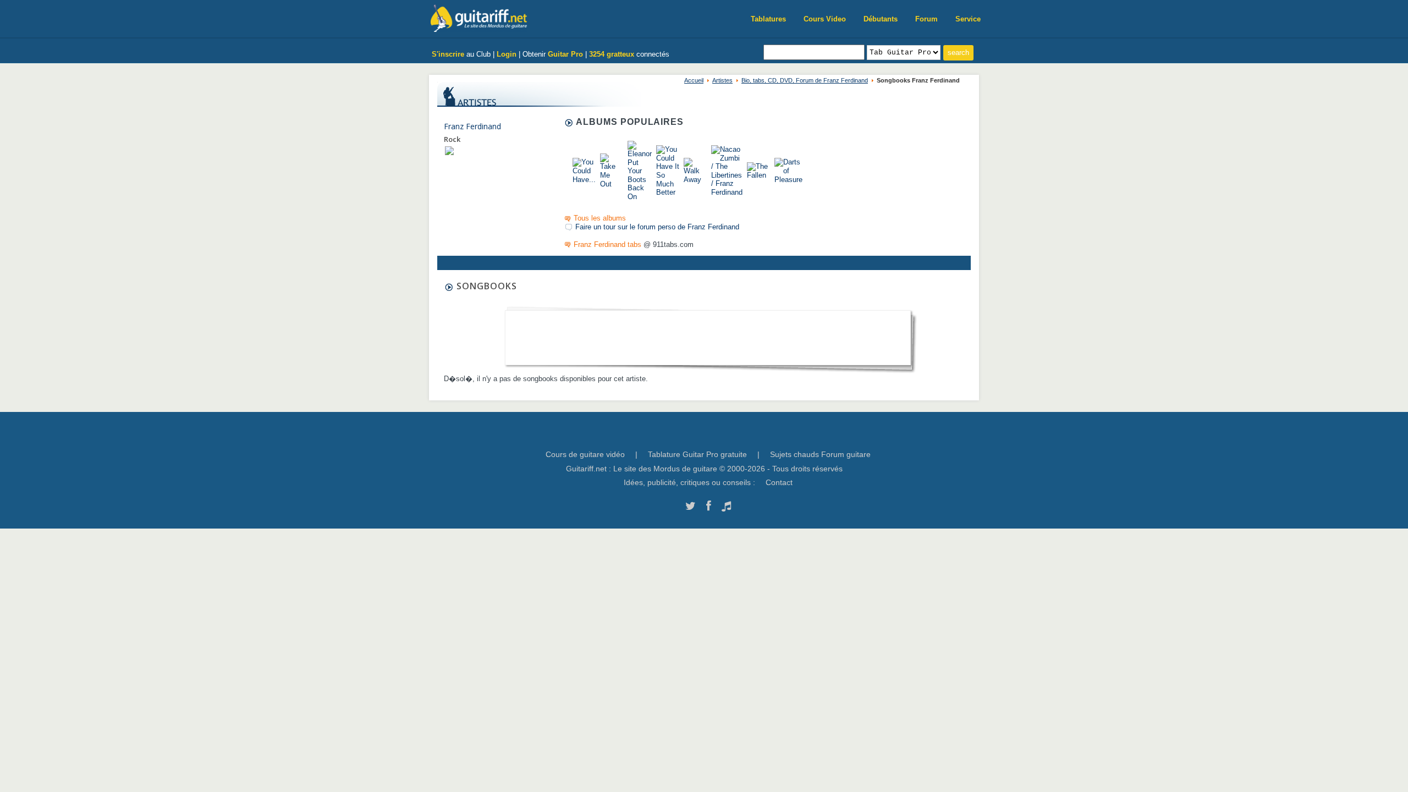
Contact (779, 482)
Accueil (693, 80)
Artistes (722, 80)
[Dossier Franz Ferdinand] (449, 150)
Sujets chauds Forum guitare (820, 454)
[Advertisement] (708, 334)
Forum (926, 19)
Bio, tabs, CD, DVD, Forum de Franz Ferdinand (804, 80)
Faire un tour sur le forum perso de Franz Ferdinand (657, 227)
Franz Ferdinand (472, 126)
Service (968, 19)
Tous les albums (600, 218)
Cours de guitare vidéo (585, 454)
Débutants (881, 19)
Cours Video (825, 19)
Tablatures (768, 19)
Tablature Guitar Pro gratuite (697, 454)
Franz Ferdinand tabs (607, 244)
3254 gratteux (611, 54)
